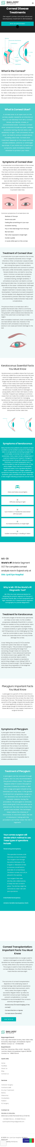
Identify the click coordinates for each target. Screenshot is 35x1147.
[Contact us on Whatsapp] (30, 1140)
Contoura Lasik (6, 1087)
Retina (3, 1093)
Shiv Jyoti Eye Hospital (13, 1138)
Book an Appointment (17, 24)
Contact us (5, 1074)
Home (3, 1063)
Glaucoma (4, 1095)
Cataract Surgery (7, 1085)
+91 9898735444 (20, 1119)
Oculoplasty (5, 1098)
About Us (4, 1068)
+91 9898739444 (8, 1119)
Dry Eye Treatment (7, 1090)
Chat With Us (8, 1019)
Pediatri (3, 1101)
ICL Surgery (5, 1103)
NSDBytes (14, 1142)
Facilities (4, 1066)
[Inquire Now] (32, 1140)
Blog (2, 1071)
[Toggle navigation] (33, 3)
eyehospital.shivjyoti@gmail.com (13, 1122)
